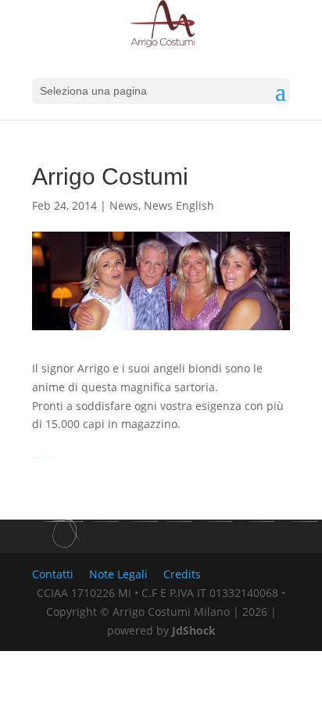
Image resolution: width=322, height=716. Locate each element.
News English (179, 205)
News (123, 205)
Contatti (52, 574)
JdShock (194, 630)
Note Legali (118, 574)
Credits (182, 574)
